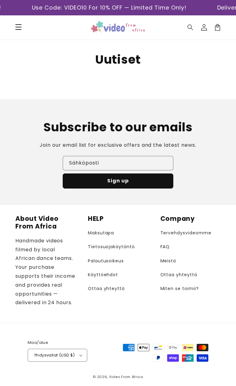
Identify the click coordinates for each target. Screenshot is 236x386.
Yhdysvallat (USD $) (54, 355)
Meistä (168, 261)
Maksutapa (101, 233)
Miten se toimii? (179, 288)
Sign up (118, 180)
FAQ (165, 247)
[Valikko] (18, 27)
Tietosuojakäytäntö (111, 247)
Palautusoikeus (106, 261)
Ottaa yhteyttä (106, 288)
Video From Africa (126, 376)
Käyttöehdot (103, 275)
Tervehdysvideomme (185, 233)
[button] (190, 27)
